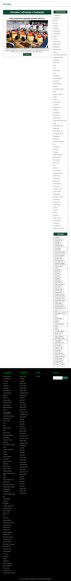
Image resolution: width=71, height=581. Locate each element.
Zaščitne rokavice (57, 217)
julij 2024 (22, 419)
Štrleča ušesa (57, 181)
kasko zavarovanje (59, 284)
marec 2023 (23, 457)
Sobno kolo (56, 167)
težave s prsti (58, 333)
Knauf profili (56, 81)
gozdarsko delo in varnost (59, 267)
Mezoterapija (56, 112)
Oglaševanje (56, 128)
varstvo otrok (58, 345)
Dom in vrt (56, 39)
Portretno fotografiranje (59, 141)
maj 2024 (22, 424)
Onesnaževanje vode (58, 131)
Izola (55, 67)
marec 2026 (23, 383)
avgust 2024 (23, 416)
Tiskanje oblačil (57, 194)
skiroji (56, 328)
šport (63, 364)
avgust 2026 (23, 376)
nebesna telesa (58, 303)
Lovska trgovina (57, 102)
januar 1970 (23, 493)
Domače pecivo (57, 41)
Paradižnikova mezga (58, 133)
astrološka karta (58, 245)
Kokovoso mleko (57, 83)
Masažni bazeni (57, 107)
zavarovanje (57, 350)
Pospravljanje (56, 146)
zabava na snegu (59, 347)
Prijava (38, 376)
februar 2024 (23, 431)
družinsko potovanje (59, 255)
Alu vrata (55, 23)
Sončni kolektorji (57, 170)
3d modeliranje (57, 15)
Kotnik (55, 91)
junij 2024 (22, 421)
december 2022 (24, 464)
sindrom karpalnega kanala (59, 324)
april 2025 (22, 402)
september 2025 (24, 393)
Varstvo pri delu (57, 202)
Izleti (55, 65)
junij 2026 (22, 378)
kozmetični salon (59, 289)
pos (56, 315)
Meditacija (56, 110)
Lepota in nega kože (58, 94)
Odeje (55, 123)
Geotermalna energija (58, 57)
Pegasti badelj (57, 136)
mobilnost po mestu (59, 297)
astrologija (57, 242)
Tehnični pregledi (57, 183)
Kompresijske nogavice (59, 89)
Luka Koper (56, 104)
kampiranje (57, 278)
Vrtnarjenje (56, 210)
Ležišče (55, 96)
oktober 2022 (23, 469)
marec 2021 (23, 488)
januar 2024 (23, 433)
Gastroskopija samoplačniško (60, 54)
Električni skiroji (57, 44)
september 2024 (24, 414)
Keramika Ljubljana (58, 78)
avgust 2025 (23, 395)
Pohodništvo (56, 138)
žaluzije (55, 212)
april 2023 (22, 455)
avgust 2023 (23, 445)
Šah (54, 165)
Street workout (57, 175)
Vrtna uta (56, 207)
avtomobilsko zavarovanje (58, 249)
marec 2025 (23, 405)
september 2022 (24, 471)
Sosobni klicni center (58, 173)
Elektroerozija (57, 46)
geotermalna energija (59, 263)
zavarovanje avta (59, 353)
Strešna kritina (57, 178)
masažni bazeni (58, 292)
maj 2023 (22, 452)
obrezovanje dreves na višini (60, 309)
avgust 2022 (23, 474)
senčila (56, 321)
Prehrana (56, 149)
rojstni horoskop (58, 318)
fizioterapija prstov (59, 260)
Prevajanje (56, 152)
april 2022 (22, 483)
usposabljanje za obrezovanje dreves (59, 341)
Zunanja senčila (57, 225)
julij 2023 (22, 448)
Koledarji (55, 86)
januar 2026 (23, 388)
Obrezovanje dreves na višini (60, 120)
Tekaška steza (57, 186)
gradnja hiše (57, 270)
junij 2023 (22, 450)
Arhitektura (56, 25)
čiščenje (57, 364)
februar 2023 (23, 459)
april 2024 (22, 426)
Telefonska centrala (58, 188)
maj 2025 (22, 400)
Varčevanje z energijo (58, 196)
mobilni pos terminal (59, 295)
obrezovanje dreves (59, 306)
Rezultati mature (57, 157)
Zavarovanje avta (57, 220)
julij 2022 (22, 476)
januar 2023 (23, 462)
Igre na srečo (56, 62)
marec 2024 (23, 428)
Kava (55, 73)
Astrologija (56, 28)
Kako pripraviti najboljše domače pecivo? (27, 18)
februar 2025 (23, 407)
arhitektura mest (58, 240)
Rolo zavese (56, 162)
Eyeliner (55, 52)
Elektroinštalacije (57, 49)
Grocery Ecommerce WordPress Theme (30, 579)
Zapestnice (56, 215)
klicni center (57, 286)
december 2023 (24, 436)
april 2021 (22, 486)
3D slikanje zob (57, 17)
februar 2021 (23, 490)
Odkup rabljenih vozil (58, 125)
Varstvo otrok (56, 199)
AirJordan (56, 20)
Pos (54, 144)
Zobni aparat (56, 223)
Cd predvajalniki (57, 33)
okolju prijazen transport (60, 313)
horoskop (57, 273)
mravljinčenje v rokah (60, 300)
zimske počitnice (59, 358)
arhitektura (57, 237)
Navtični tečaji (57, 115)
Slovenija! (7, 4)
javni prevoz (57, 276)
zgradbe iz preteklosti (60, 356)
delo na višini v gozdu (60, 252)
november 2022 (24, 467)
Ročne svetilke (57, 160)
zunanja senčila (58, 361)
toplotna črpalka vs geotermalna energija (59, 337)
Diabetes (55, 36)
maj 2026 (22, 381)
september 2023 (24, 443)
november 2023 (24, 438)
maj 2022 (22, 481)
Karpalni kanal (57, 70)
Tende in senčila (57, 191)
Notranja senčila (57, 117)
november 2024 (24, 412)
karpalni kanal (58, 281)
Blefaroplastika (57, 31)
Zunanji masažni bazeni (59, 228)
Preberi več (27, 55)
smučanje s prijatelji (59, 331)
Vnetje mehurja (57, 204)
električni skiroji (58, 258)
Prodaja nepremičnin (58, 154)
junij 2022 (22, 479)
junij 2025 (22, 397)
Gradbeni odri (57, 60)
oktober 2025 (23, 390)
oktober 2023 (23, 440)
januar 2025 (23, 409)
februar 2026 (23, 385)
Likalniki (55, 99)
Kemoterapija (56, 75)
